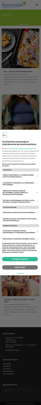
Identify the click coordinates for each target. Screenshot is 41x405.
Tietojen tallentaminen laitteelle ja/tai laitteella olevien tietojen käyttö (18, 201)
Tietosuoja (20, 273)
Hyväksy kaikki (20, 259)
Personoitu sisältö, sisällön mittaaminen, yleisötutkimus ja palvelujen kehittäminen (15, 192)
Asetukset (20, 267)
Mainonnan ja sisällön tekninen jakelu (19, 239)
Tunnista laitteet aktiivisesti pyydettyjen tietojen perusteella (19, 219)
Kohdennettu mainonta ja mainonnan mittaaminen (18, 184)
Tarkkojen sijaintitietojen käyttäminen (19, 212)
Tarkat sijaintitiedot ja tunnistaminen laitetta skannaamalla (18, 176)
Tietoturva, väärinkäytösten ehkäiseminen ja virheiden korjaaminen (19, 231)
